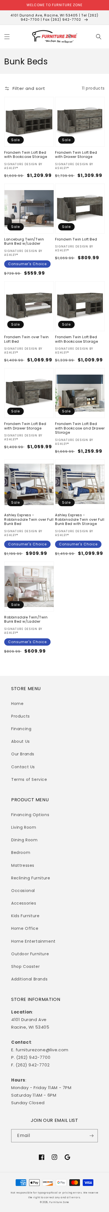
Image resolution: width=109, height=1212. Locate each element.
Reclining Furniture (30, 878)
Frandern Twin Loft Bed (76, 239)
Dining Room (24, 840)
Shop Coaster (25, 966)
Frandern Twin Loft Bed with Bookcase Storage (25, 154)
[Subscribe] (91, 1135)
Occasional (23, 890)
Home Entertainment (33, 941)
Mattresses (22, 865)
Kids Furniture (25, 916)
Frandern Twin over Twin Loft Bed (26, 339)
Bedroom (20, 852)
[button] (7, 37)
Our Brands (22, 754)
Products (20, 716)
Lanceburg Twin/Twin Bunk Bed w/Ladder (24, 241)
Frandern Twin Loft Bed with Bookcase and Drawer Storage (80, 428)
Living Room (23, 827)
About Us (20, 741)
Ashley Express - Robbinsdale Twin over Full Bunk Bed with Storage (80, 519)
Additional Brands (29, 979)
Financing (21, 729)
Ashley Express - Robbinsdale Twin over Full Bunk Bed (29, 519)
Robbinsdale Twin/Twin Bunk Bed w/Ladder (26, 619)
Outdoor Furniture (30, 954)
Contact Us (23, 767)
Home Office (25, 928)
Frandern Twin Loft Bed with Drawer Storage (76, 154)
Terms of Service (29, 779)
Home (17, 703)
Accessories (23, 903)
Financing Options (30, 815)
